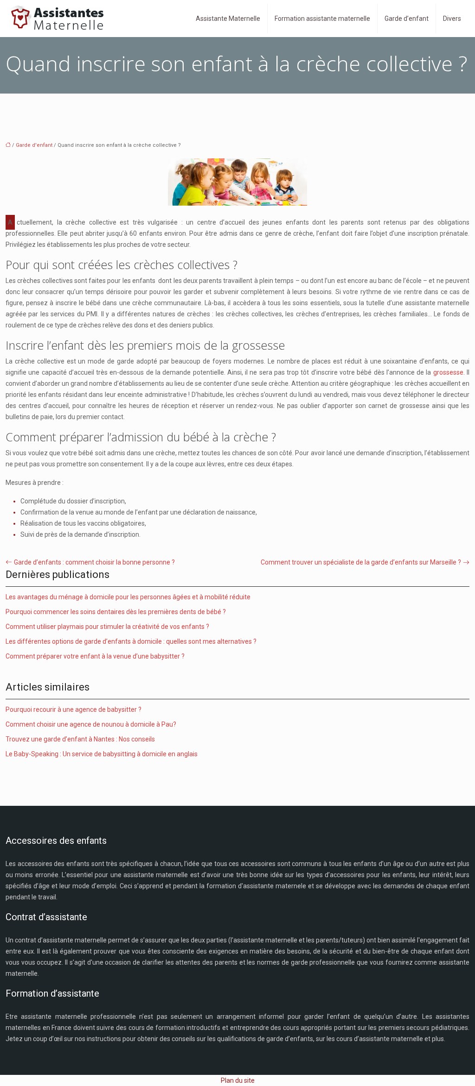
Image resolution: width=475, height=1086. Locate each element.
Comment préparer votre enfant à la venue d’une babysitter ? (95, 656)
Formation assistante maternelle (322, 18)
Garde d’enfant (407, 18)
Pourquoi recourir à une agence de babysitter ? (73, 709)
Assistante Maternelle (228, 18)
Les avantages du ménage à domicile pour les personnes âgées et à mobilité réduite (128, 597)
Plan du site (238, 1080)
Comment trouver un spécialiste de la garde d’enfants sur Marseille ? (361, 562)
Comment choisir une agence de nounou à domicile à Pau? (91, 724)
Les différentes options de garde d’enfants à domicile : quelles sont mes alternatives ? (131, 641)
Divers (452, 18)
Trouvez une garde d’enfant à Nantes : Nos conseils (80, 739)
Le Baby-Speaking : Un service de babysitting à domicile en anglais (102, 754)
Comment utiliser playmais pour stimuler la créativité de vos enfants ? (107, 626)
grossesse (448, 372)
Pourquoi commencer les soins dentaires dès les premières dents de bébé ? (116, 611)
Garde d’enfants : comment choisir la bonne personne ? (94, 562)
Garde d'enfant (34, 145)
